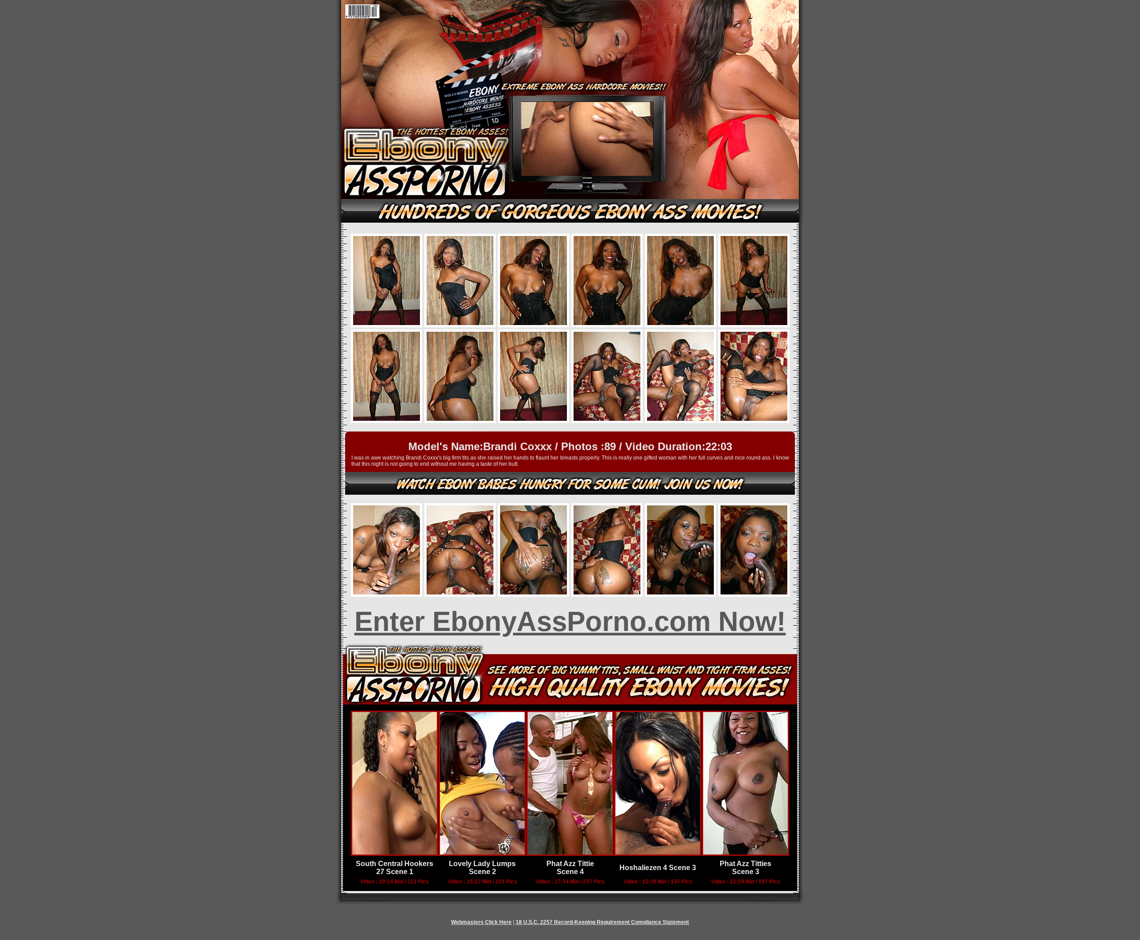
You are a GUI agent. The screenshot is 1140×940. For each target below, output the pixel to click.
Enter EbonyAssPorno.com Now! (570, 621)
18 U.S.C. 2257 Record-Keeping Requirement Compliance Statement (602, 922)
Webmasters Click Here (481, 922)
